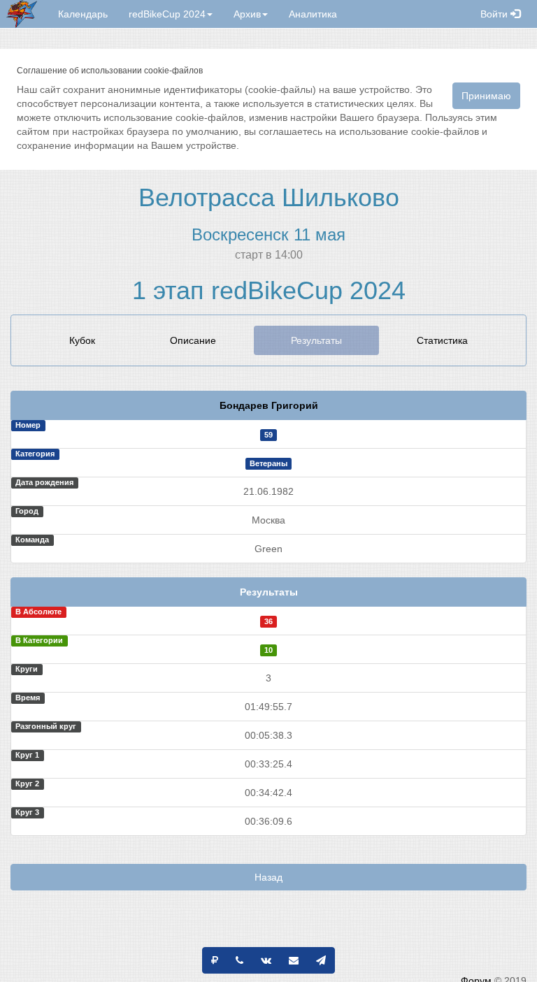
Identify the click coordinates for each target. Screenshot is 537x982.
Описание (193, 340)
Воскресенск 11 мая (268, 234)
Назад (268, 877)
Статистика (442, 340)
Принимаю (486, 95)
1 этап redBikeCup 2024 (269, 290)
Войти (495, 14)
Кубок (82, 340)
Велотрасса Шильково (268, 197)
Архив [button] (247, 14)
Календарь (83, 14)
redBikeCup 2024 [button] (167, 14)
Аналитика (313, 14)
